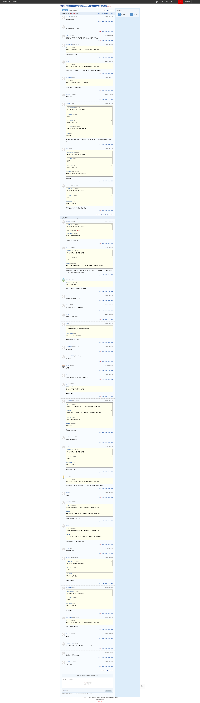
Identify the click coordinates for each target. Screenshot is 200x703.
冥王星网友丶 (68, 221)
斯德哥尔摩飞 (69, 417)
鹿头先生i (68, 423)
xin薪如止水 (68, 557)
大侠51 (67, 279)
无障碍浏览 (14, 1)
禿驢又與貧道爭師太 (70, 356)
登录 (180, 1)
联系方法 (94, 697)
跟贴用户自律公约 (101, 13)
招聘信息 (99, 697)
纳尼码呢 (67, 365)
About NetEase (84, 697)
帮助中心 (117, 697)
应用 (9, 1)
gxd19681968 (69, 126)
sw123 (67, 323)
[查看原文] (109, 6)
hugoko (67, 476)
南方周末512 (68, 16)
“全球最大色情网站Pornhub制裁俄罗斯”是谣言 (86, 6)
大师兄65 (67, 548)
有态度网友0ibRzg (69, 643)
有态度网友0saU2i (69, 437)
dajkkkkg (68, 263)
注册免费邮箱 (187, 1)
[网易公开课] (161, 1)
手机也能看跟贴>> (109, 13)
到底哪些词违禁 (69, 44)
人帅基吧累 (68, 94)
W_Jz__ (67, 35)
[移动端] (157, 1)
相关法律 (108, 697)
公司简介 (89, 697)
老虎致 (67, 133)
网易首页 (5, 1)
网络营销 (112, 697)
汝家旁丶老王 (69, 233)
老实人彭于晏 (70, 120)
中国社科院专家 (69, 77)
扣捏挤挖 (67, 247)
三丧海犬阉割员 (69, 346)
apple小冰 (67, 384)
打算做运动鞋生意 (71, 107)
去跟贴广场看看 (72, 10)
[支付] (172, 1)
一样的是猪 (69, 114)
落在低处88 (68, 103)
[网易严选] (167, 1)
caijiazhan (67, 492)
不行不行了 (69, 257)
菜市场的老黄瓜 (69, 587)
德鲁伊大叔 (68, 633)
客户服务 (103, 697)
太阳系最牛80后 (69, 400)
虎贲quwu (68, 304)
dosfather (68, 80)
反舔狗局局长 (68, 502)
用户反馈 (142, 686)
